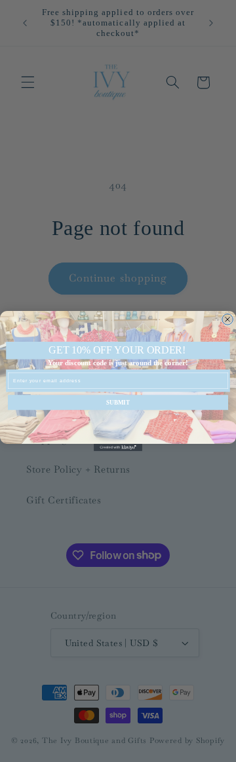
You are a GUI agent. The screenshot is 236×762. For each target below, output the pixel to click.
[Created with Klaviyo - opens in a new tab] (118, 447)
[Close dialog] (227, 319)
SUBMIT (118, 402)
